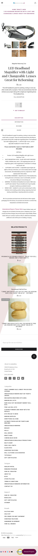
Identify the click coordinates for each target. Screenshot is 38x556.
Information (19, 122)
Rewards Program (10, 469)
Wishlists (7, 497)
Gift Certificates (10, 457)
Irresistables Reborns (12, 425)
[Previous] (5, 23)
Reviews (19, 126)
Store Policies (9, 479)
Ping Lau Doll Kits (10, 407)
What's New (8, 435)
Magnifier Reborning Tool (19, 63)
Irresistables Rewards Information (17, 484)
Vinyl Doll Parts (10, 445)
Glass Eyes (8, 447)
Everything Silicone (11, 419)
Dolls (6, 430)
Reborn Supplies (10, 416)
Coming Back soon (10, 438)
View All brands (10, 523)
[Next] (33, 23)
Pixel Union (13, 535)
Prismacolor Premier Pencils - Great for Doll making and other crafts (19, 257)
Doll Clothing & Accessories (14, 452)
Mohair (6, 428)
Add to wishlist (19, 110)
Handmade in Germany (12, 521)
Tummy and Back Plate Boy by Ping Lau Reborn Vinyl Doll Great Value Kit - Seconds (18, 292)
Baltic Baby (8, 443)
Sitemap (7, 502)
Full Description (19, 97)
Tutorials (7, 455)
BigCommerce (27, 535)
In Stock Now (9, 511)
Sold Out (7, 514)
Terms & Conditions (11, 481)
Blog (6, 476)
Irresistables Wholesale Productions (17, 440)
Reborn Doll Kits (10, 400)
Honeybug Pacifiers (11, 450)
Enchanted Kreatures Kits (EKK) (15, 398)
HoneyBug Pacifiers (11, 519)
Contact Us (8, 486)
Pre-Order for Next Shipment (14, 516)
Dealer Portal (9, 466)
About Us (7, 474)
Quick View (19, 243)
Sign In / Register (10, 471)
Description (19, 117)
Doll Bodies (8, 433)
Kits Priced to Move (11, 414)
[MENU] (2, 2)
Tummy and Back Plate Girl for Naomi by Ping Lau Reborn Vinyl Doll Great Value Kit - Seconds (19, 325)
